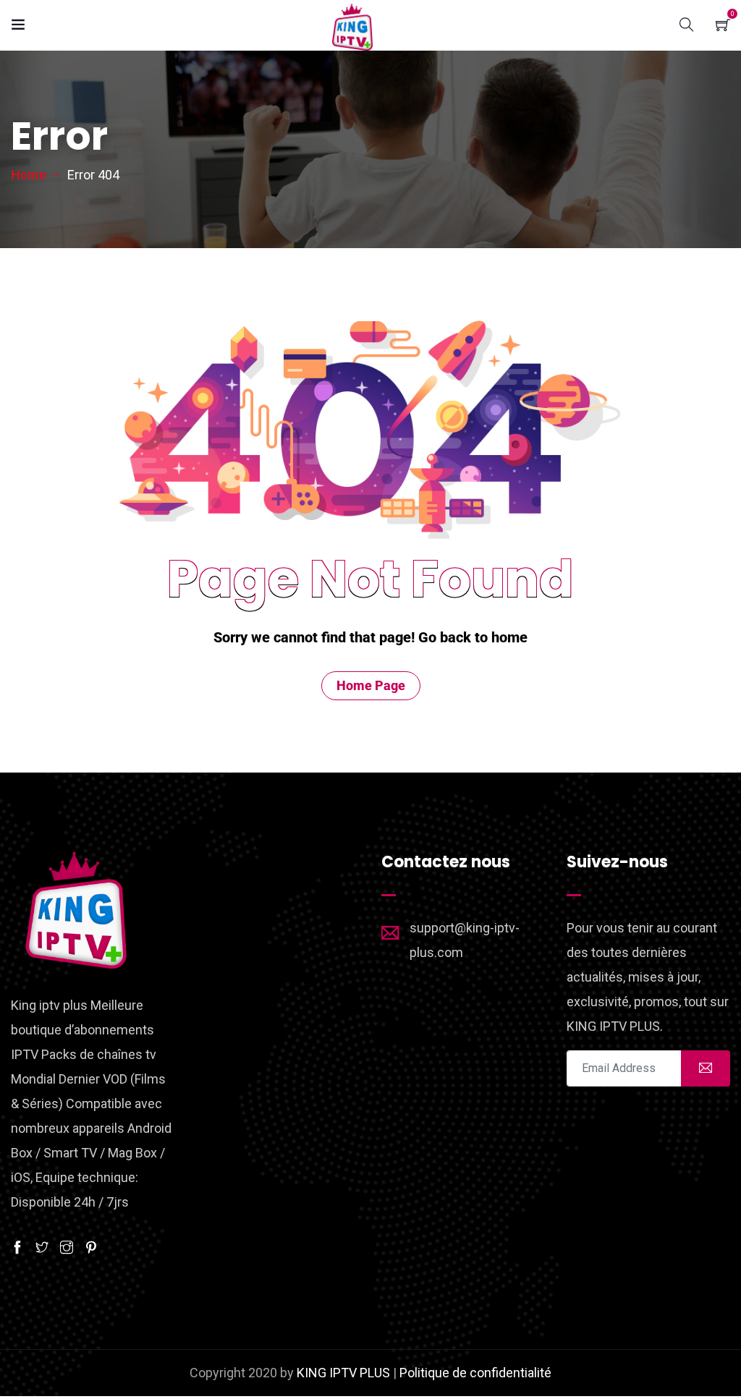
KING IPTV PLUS (343, 1372)
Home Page (370, 685)
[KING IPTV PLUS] (352, 27)
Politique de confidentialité (475, 1372)
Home (28, 174)
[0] (723, 23)
